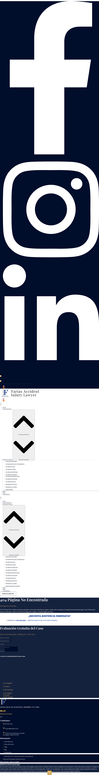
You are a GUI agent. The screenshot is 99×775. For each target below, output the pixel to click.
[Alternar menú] (0, 404)
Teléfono (2, 644)
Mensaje (2, 651)
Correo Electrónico (5, 641)
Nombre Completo (5, 638)
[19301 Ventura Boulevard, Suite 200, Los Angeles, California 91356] (0, 381)
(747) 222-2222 (3, 378)
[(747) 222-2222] (0, 376)
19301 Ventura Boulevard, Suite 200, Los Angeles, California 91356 (16, 383)
